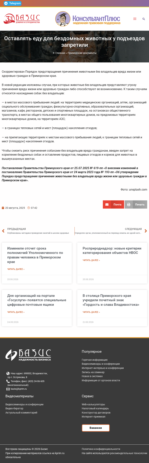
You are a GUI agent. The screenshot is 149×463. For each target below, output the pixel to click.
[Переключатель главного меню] (135, 19)
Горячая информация (95, 359)
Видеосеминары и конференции (101, 363)
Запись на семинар (93, 372)
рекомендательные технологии (128, 453)
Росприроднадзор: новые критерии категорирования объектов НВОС (112, 250)
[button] (143, 19)
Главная (60, 53)
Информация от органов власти (101, 380)
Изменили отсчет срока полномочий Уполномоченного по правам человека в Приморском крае (35, 255)
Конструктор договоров (96, 412)
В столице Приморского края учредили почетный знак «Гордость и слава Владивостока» (111, 300)
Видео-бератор (14, 408)
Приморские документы (82, 53)
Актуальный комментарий (21, 412)
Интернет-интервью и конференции (103, 368)
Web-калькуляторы (93, 404)
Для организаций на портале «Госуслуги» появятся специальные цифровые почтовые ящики (36, 300)
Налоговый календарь (95, 408)
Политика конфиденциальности (101, 449)
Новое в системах (92, 376)
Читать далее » (16, 269)
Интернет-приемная (93, 416)
